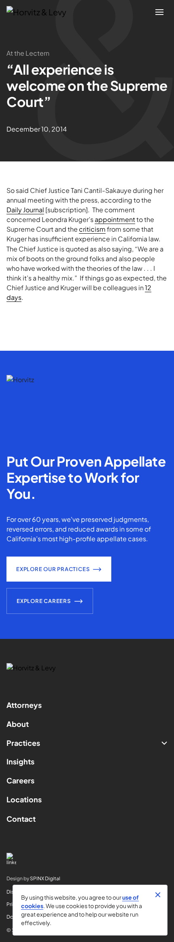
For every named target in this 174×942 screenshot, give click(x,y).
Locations (24, 799)
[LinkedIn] (87, 859)
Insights (20, 761)
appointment (115, 219)
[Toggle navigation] (159, 12)
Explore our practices (52, 569)
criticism (92, 229)
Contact (21, 818)
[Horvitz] (40, 12)
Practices (23, 742)
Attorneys (24, 705)
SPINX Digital (45, 878)
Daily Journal (25, 209)
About (17, 723)
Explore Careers (44, 601)
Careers (20, 780)
